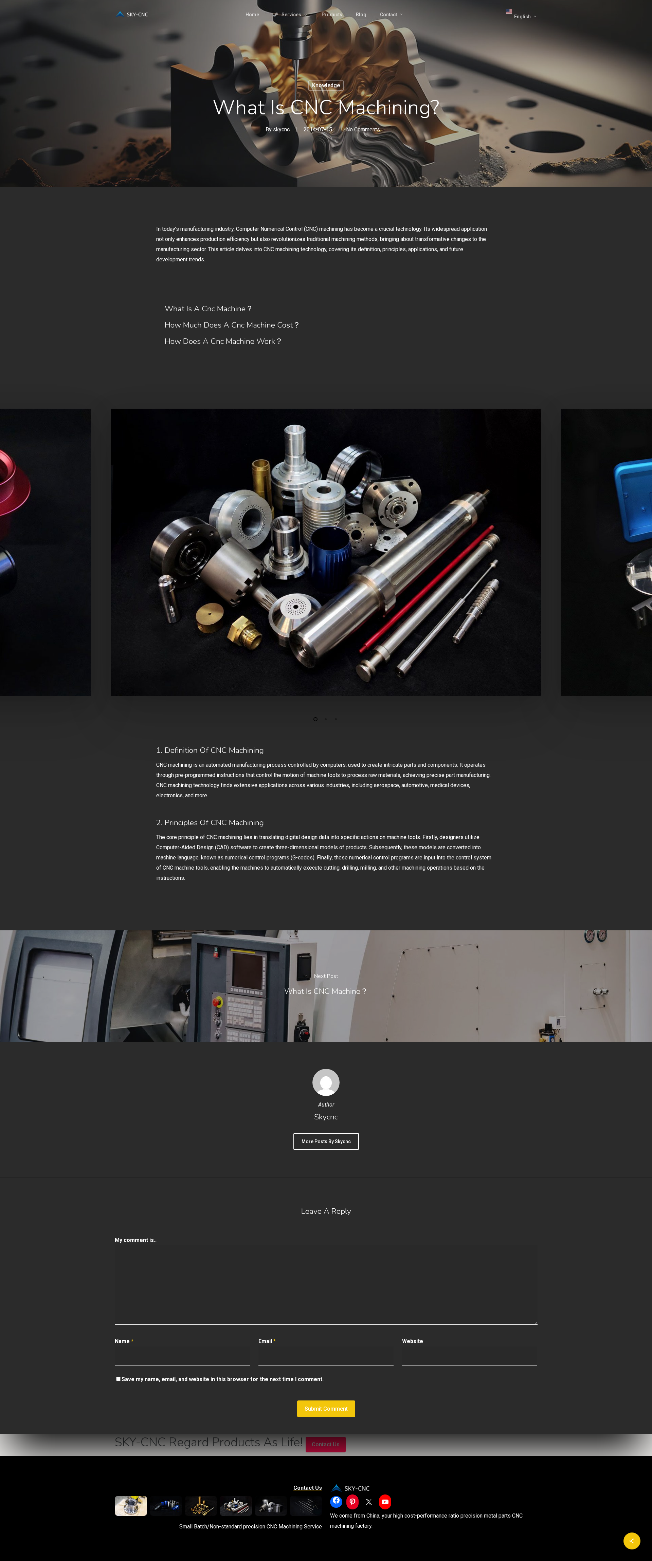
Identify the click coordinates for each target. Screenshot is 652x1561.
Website (412, 1341)
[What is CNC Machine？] (326, 985)
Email (267, 1341)
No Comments (363, 129)
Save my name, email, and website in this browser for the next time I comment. (223, 1379)
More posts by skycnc (326, 1141)
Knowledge (326, 85)
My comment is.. (136, 1240)
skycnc (281, 129)
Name (124, 1341)
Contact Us (326, 1444)
